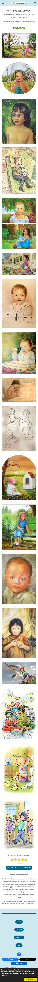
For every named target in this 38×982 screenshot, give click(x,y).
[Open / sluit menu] (3, 3)
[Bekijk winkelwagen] (35, 3)
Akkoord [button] (30, 979)
